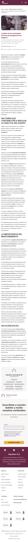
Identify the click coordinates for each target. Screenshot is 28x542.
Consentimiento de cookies (14, 538)
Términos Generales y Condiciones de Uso (14, 533)
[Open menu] (25, 2)
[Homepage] (4, 2)
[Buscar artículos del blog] (22, 2)
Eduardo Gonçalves (7, 46)
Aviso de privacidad (14, 536)
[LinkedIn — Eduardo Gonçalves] (21, 375)
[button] (10, 382)
